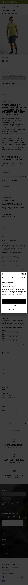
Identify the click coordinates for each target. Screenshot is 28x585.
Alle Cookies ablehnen (14, 309)
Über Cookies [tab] (23, 277)
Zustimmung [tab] (5, 277)
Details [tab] (14, 277)
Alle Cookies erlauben (14, 300)
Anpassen (13, 305)
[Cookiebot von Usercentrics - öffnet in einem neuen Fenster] (20, 274)
